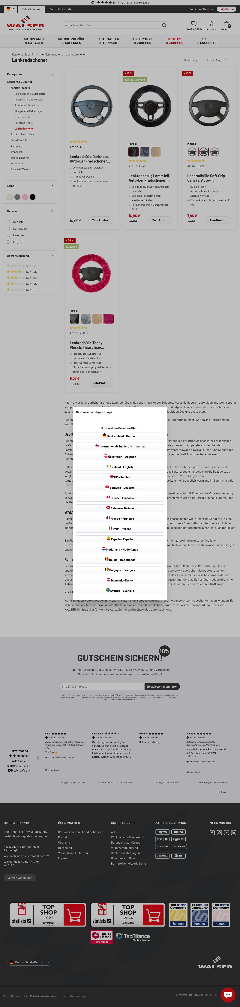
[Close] (162, 412)
